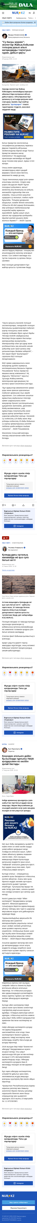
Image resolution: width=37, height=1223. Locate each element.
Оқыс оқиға (7, 18)
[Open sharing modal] (23, 505)
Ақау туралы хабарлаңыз (18, 1202)
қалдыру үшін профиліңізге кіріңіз (17, 488)
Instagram (20, 526)
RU (30, 13)
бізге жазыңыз (26, 446)
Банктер (11, 744)
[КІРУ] (34, 13)
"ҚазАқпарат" (16, 104)
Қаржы (4, 744)
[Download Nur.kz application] (18, 5)
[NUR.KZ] (18, 12)
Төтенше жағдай (18, 30)
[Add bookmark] (33, 505)
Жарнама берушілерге (18, 1208)
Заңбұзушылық (21, 18)
